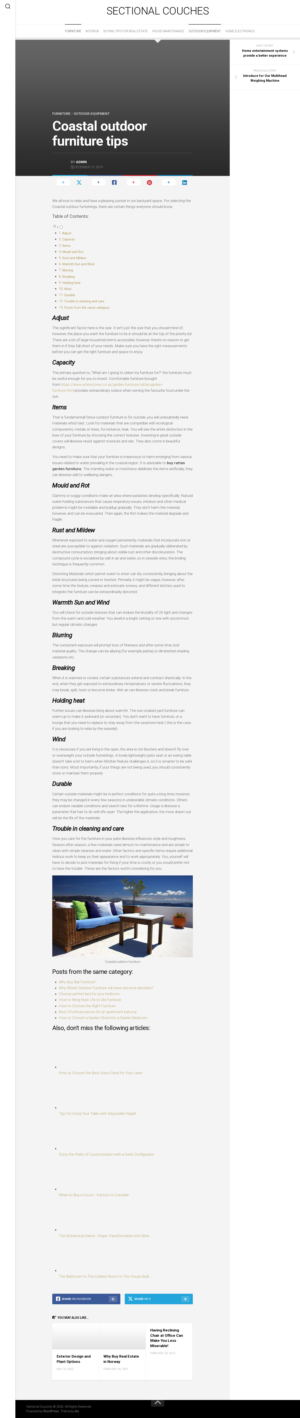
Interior (92, 31)
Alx (77, 1411)
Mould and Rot (73, 252)
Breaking (68, 277)
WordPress (51, 1411)
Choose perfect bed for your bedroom (89, 994)
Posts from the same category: (87, 308)
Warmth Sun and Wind (78, 264)
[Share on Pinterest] (140, 182)
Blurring (67, 270)
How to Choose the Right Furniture (87, 1006)
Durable (69, 295)
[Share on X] (69, 182)
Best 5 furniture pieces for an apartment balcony (98, 1012)
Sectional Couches (158, 11)
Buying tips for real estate (125, 31)
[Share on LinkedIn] (175, 182)
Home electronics (240, 31)
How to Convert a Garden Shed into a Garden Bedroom (103, 1018)
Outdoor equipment (205, 31)
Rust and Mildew (74, 258)
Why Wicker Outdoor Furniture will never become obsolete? (106, 988)
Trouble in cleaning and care (84, 301)
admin (81, 162)
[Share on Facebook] (105, 182)
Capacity (69, 239)
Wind (67, 289)
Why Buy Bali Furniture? (77, 982)
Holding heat (71, 283)
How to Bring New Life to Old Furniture (90, 1000)
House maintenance (168, 31)
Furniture (73, 31)
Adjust (67, 233)
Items (66, 246)
